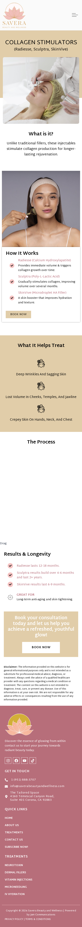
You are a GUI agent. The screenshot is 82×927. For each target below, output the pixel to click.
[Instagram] (8, 760)
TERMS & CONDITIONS (38, 919)
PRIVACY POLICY (14, 919)
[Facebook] (16, 760)
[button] (75, 15)
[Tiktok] (33, 760)
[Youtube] (24, 760)
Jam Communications (42, 915)
